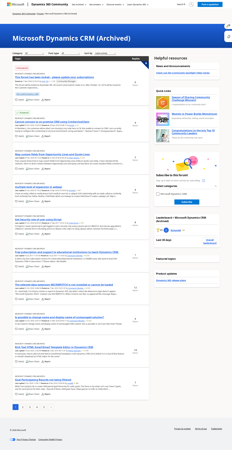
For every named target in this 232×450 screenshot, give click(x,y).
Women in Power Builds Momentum (194, 114)
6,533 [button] (87, 255)
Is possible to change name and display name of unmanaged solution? (59, 317)
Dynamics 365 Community (49, 4)
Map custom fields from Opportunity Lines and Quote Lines (52, 154)
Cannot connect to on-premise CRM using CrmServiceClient (52, 122)
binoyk (72, 125)
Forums (40, 13)
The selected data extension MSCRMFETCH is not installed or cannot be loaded (64, 284)
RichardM (176, 230)
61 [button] (77, 125)
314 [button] (83, 158)
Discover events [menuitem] (114, 4)
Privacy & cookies (182, 428)
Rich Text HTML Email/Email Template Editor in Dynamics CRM (54, 347)
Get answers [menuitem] (95, 4)
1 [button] (184, 230)
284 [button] (76, 383)
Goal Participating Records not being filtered (43, 380)
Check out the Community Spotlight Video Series (183, 72)
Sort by (88, 53)
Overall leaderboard (210, 241)
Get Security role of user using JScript (38, 219)
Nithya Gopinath (74, 351)
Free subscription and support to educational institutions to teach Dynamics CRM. (67, 252)
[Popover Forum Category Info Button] (204, 181)
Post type (53, 53)
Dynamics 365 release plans (171, 280)
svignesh (72, 190)
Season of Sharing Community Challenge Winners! (191, 99)
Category (17, 53)
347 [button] (79, 190)
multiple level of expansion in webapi (38, 187)
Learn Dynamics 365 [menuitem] (136, 4)
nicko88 (70, 383)
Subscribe (186, 201)
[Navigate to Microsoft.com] (15, 4)
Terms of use (201, 428)
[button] (181, 4)
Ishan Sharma (74, 158)
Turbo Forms (74, 223)
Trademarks (216, 428)
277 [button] (82, 223)
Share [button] (36, 100)
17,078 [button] (85, 351)
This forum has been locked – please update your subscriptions (54, 77)
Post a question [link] (210, 4)
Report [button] (47, 100)
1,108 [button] (53, 81)
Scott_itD (45, 81)
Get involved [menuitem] (78, 4)
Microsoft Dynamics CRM (27, 94)
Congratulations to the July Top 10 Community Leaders (193, 132)
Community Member (75, 255)
